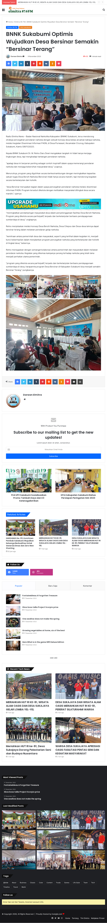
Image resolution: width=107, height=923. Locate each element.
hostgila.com (57, 914)
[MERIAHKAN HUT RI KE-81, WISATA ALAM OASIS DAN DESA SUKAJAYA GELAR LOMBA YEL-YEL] (53, 527)
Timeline (6, 887)
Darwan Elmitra (16, 56)
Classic (32, 883)
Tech (93, 883)
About (14, 883)
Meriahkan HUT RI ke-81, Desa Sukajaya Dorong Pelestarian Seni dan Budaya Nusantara (28, 749)
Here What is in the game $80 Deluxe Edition (43, 642)
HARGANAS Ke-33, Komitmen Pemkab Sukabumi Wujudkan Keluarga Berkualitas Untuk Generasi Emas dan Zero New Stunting (20, 543)
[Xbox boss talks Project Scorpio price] (13, 611)
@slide (5, 883)
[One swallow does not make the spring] (13, 622)
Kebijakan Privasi (97, 918)
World (24, 887)
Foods (58, 883)
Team (86, 883)
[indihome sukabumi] (53, 204)
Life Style (76, 883)
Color (41, 883)
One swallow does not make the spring (40, 619)
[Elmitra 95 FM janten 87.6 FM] (20, 10)
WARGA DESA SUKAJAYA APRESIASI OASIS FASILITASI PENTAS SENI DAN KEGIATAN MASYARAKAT (77, 749)
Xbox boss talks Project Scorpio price (40, 607)
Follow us (8, 895)
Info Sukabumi (25, 27)
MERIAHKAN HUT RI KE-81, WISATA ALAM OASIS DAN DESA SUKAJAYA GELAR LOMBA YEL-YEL (53, 542)
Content (49, 883)
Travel (15, 887)
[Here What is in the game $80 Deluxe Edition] (13, 646)
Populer (18, 586)
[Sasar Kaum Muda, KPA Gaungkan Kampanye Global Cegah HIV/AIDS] (53, 859)
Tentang (75, 918)
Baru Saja (52, 586)
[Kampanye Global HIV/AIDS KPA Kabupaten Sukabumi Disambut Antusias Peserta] (19, 859)
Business (23, 883)
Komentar (87, 586)
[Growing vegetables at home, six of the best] (13, 634)
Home (10, 22)
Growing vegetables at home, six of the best (43, 630)
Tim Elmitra (84, 918)
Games (66, 883)
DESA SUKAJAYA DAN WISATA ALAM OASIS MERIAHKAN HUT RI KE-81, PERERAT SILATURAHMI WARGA (86, 542)
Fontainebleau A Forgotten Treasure (39, 595)
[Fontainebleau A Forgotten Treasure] (13, 599)
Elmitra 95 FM (20, 22)
